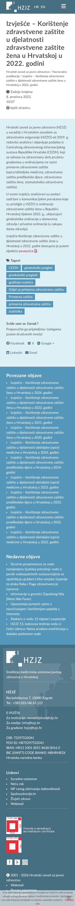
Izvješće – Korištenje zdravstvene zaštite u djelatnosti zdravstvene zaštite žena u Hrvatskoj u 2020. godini (35, 432)
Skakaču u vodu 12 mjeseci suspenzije (38, 619)
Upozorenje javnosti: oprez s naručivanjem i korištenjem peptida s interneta (33, 609)
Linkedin (15, 352)
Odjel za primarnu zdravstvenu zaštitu (36, 289)
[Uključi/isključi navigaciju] (63, 6)
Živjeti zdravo (20, 799)
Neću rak (17, 784)
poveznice (26, 251)
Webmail (17, 885)
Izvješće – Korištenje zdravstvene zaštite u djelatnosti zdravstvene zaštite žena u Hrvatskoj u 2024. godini (35, 387)
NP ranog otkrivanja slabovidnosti (35, 789)
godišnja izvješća (21, 282)
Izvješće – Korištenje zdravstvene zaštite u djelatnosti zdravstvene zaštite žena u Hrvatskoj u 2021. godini (35, 417)
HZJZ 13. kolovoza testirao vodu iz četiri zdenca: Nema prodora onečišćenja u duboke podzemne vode (37, 629)
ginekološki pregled (38, 268)
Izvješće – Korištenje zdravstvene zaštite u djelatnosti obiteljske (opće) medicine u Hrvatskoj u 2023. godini (32, 482)
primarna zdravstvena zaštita (30, 304)
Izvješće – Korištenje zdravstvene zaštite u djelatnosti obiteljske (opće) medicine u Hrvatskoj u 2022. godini (32, 537)
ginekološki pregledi (23, 275)
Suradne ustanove (24, 779)
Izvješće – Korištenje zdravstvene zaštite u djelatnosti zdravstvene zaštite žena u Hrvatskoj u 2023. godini (35, 402)
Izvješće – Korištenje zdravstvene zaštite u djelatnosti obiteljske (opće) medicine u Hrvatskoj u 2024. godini (32, 447)
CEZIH (13, 268)
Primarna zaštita (20, 297)
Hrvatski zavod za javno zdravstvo (28, 72)
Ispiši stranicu (20, 108)
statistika (15, 311)
